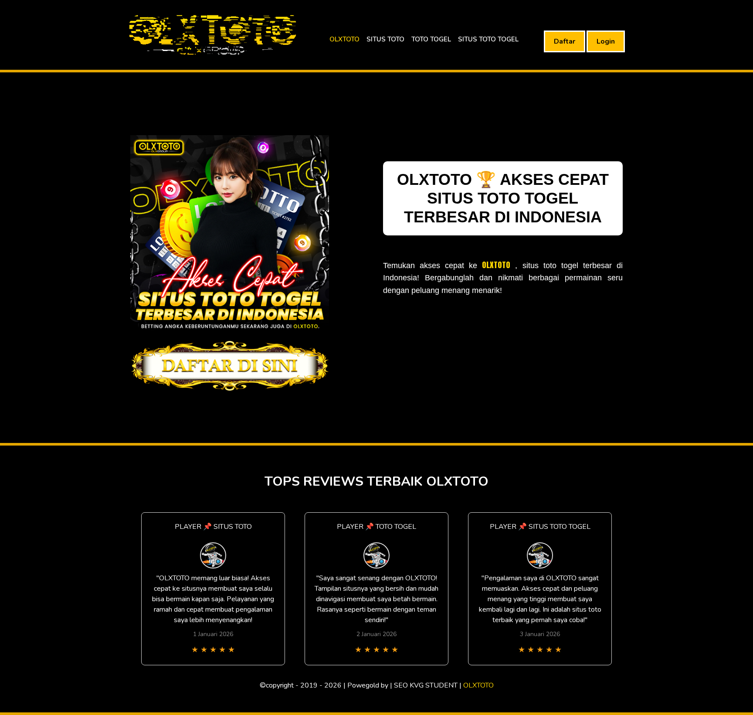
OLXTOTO (344, 39)
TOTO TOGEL (431, 39)
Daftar (564, 41)
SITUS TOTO (385, 39)
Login (606, 41)
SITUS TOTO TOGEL (488, 39)
